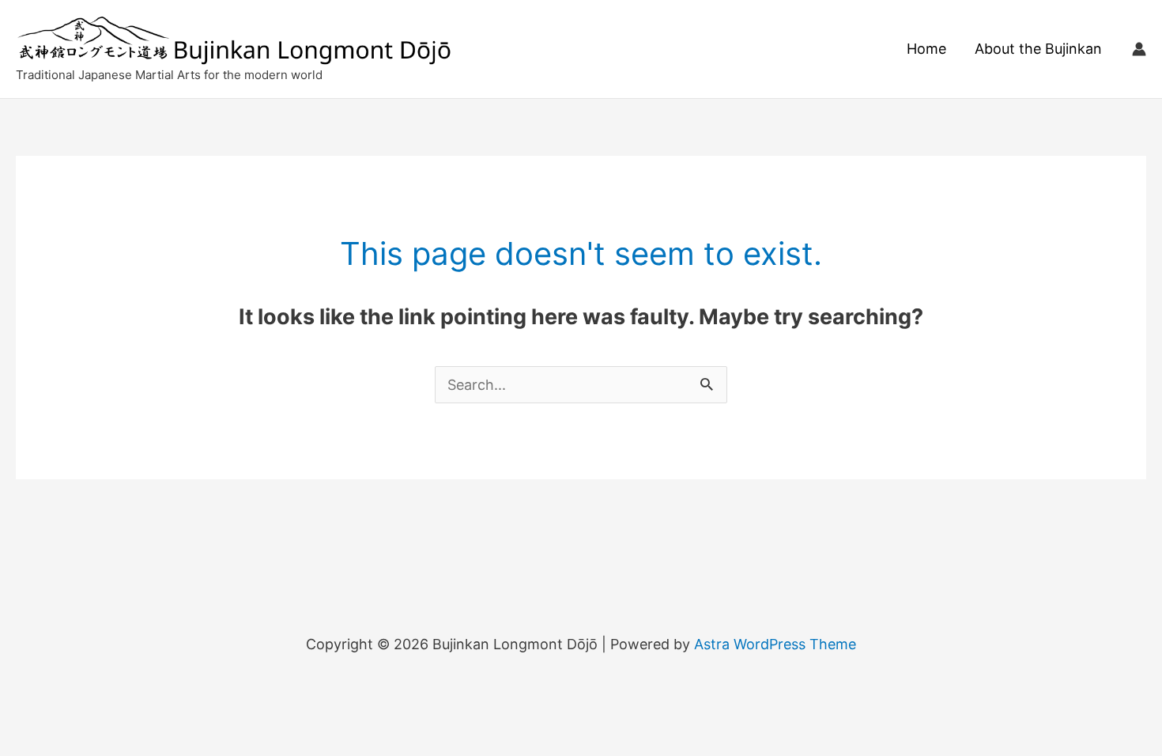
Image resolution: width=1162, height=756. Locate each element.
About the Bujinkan (1038, 48)
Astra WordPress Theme (775, 644)
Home (926, 48)
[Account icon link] (1139, 49)
